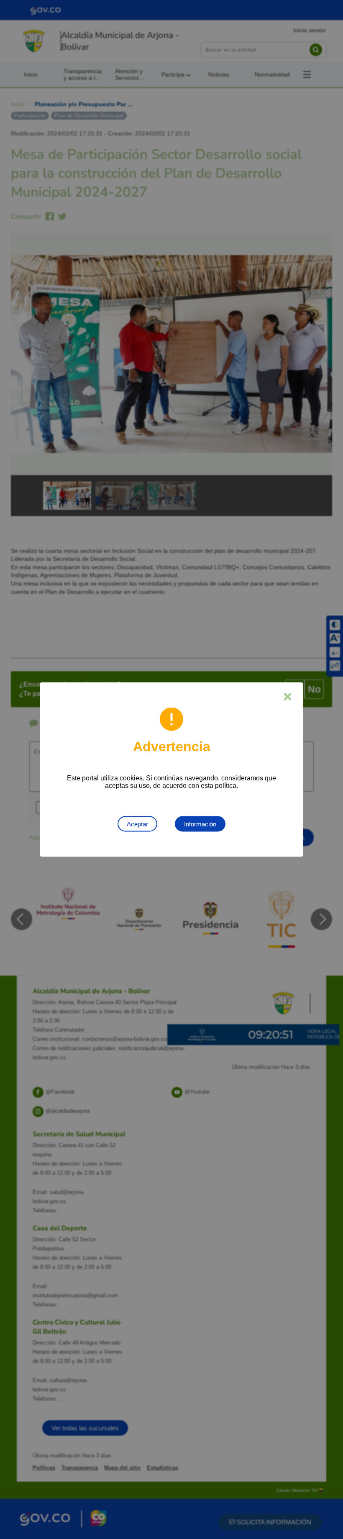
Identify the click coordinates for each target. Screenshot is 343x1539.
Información (200, 824)
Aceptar (137, 824)
